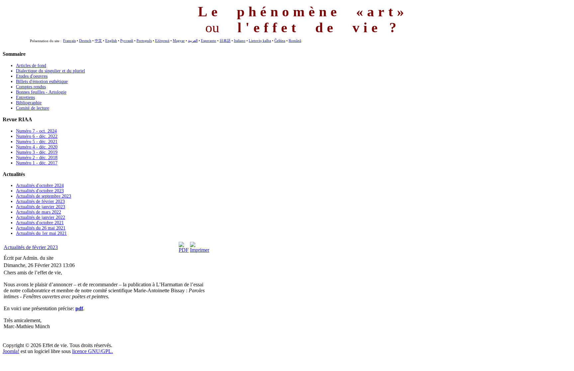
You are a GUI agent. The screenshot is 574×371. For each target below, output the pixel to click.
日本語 (225, 41)
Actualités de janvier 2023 (40, 206)
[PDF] (184, 250)
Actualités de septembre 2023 (43, 196)
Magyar (179, 41)
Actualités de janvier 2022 (40, 217)
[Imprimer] (199, 250)
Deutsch (85, 41)
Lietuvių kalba (260, 41)
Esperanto (208, 41)
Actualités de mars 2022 (38, 212)
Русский (126, 41)
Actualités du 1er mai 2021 (41, 233)
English (111, 41)
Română (295, 41)
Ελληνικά (162, 41)
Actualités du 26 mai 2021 (40, 228)
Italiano (239, 41)
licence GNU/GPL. (92, 351)
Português (144, 41)
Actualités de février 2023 (40, 201)
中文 (98, 41)
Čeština (279, 41)
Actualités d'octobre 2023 (40, 190)
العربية (193, 41)
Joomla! (11, 351)
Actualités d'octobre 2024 (40, 185)
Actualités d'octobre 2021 (40, 222)
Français (69, 41)
